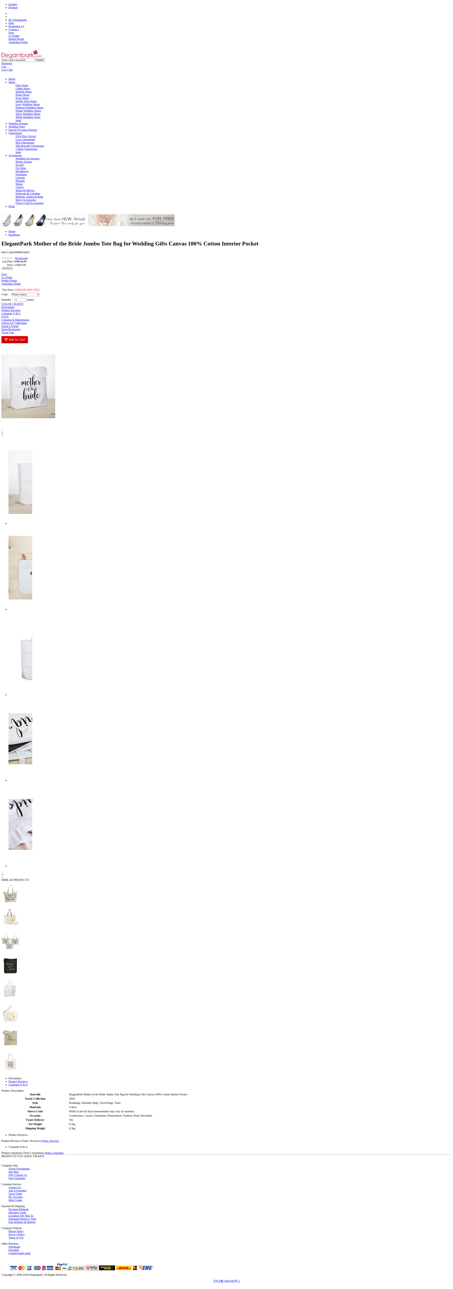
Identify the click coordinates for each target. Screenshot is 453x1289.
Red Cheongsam (25, 142)
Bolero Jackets (24, 161)
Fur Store (21, 168)
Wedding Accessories (27, 158)
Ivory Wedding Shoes (28, 104)
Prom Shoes (22, 98)
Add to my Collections (14, 323)
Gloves (20, 187)
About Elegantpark (19, 1168)
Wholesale (14, 1246)
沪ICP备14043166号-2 (226, 1280)
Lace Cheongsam (25, 139)
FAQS (5, 316)
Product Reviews (11, 310)
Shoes (11, 82)
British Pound (16, 38)
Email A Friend (9, 326)
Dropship (13, 1250)
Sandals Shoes (24, 91)
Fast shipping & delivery (22, 1222)
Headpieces (22, 171)
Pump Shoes (23, 94)
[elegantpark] (21, 57)
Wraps (19, 184)
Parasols (20, 180)
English (12, 4)
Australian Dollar (18, 42)
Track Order (15, 1193)
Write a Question (54, 1152)
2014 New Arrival (26, 136)
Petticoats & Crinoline (28, 193)
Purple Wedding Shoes (28, 110)
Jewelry (20, 164)
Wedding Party (16, 126)
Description (7, 307)
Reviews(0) (21, 258)
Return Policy (16, 1231)
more (18, 120)
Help (11, 23)
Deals (11, 206)
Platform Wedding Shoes (29, 107)
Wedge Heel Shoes (26, 101)
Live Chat (7, 69)
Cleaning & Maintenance (15, 319)
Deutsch (13, 7)
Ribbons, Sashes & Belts (29, 196)
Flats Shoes (22, 85)
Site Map (13, 1171)
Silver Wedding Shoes (28, 113)
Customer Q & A (11, 313)
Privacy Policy (16, 1234)
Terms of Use (16, 1237)
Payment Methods (18, 1209)
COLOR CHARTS (12, 303)
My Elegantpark (17, 19)
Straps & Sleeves (25, 190)
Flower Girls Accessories (30, 203)
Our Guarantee (16, 1178)
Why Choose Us (17, 1175)
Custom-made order (19, 1253)
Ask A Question (17, 1190)
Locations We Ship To (20, 1215)
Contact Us (14, 1187)
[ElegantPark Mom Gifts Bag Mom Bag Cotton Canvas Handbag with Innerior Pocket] (10, 1072)
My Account (15, 1196)
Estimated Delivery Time (22, 1218)
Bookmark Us (16, 26)
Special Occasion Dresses (22, 129)
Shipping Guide (17, 1212)
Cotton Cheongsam (26, 148)
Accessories (15, 155)
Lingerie (20, 177)
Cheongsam (15, 133)
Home (11, 78)
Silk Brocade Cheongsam (30, 145)
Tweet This (7, 332)
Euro (11, 32)
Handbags (21, 174)
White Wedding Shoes (28, 117)
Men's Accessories (26, 199)
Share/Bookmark (10, 329)
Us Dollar (13, 35)
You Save (7, 289)
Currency (13, 29)
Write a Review (50, 1140)
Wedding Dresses (18, 123)
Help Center (15, 1200)
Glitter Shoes (23, 88)
